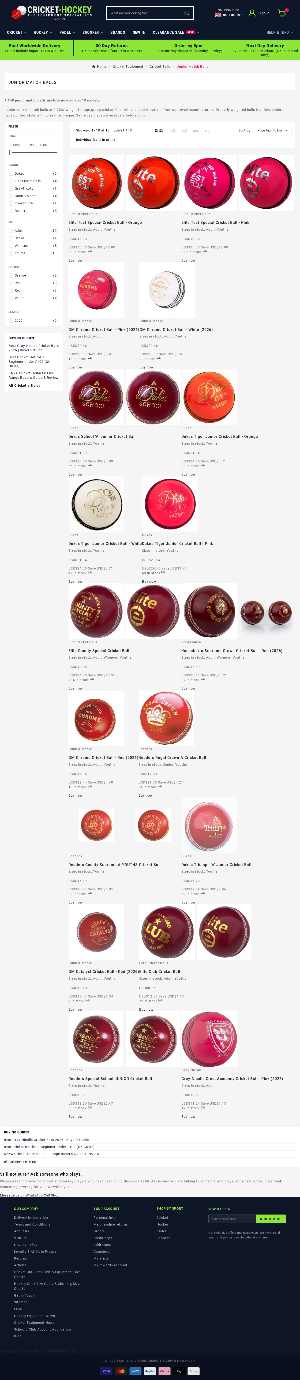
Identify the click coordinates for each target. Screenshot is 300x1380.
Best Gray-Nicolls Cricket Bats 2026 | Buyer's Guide (34, 348)
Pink (36, 283)
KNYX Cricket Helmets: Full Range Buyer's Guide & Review (34, 375)
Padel (161, 1231)
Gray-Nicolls (36, 188)
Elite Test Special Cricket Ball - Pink (215, 222)
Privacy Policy (26, 1245)
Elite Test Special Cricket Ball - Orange (105, 222)
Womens (36, 246)
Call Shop (52, 1195)
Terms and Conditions (32, 1224)
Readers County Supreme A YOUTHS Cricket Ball (114, 864)
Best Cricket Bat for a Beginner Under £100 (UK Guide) (30, 361)
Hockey (163, 1224)
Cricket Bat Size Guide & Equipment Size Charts (47, 1274)
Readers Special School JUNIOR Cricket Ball (110, 1078)
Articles (20, 1265)
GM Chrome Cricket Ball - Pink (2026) (103, 329)
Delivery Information (31, 1217)
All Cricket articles (25, 385)
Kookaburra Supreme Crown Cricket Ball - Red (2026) (232, 651)
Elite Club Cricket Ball (159, 971)
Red (36, 290)
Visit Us (20, 1238)
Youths (36, 253)
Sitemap (21, 1302)
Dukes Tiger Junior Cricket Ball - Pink (177, 543)
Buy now (75, 260)
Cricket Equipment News (34, 1322)
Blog (18, 1336)
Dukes (36, 173)
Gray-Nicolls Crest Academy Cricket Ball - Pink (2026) (232, 1078)
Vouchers (101, 1251)
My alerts (101, 1258)
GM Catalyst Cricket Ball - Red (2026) (103, 971)
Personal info (105, 1217)
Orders (99, 1231)
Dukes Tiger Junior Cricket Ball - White (105, 543)
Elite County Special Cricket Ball (98, 651)
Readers (36, 211)
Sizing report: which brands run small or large (38, 1351)
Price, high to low (273, 130)
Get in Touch (24, 1295)
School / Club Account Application (42, 1329)
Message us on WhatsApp (21, 1195)
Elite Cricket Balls (36, 181)
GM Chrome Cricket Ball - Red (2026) (103, 757)
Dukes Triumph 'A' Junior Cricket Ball (216, 864)
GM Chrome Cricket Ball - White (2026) (176, 329)
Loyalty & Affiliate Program (37, 1251)
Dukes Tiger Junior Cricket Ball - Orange (219, 436)
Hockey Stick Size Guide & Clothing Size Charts (47, 1286)
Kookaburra (36, 203)
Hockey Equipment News (34, 1316)
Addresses (102, 1245)
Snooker (163, 1238)
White (36, 298)
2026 (36, 320)
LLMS (18, 1309)
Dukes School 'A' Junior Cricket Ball (102, 436)
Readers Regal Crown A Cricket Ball (172, 757)
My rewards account (111, 1265)
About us (21, 1231)
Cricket (162, 1217)
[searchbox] (144, 13)
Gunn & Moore (36, 196)
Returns (20, 1258)
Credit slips (103, 1238)
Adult (36, 230)
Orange (36, 275)
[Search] (186, 13)
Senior (36, 238)
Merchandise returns (111, 1224)
